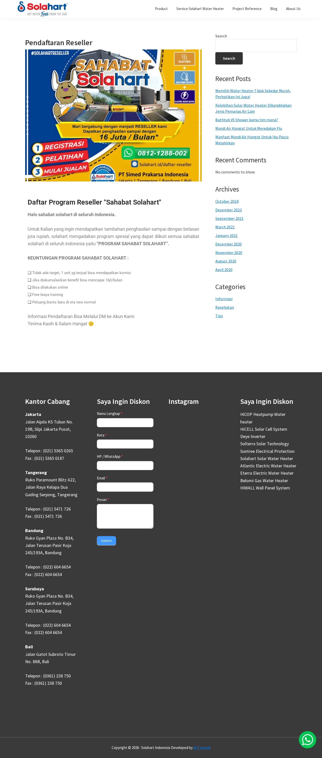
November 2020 (228, 252)
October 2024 (226, 201)
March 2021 (225, 226)
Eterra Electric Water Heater (267, 473)
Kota (102, 435)
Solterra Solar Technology (264, 444)
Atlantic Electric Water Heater (268, 466)
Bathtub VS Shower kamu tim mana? (246, 119)
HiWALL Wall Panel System (265, 488)
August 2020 (225, 261)
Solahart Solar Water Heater (266, 458)
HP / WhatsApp (110, 456)
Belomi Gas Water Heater (264, 480)
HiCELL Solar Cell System (263, 429)
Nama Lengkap (110, 413)
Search (221, 35)
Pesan (103, 499)
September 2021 (229, 218)
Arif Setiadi (202, 747)
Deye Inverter (252, 436)
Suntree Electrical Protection (267, 451)
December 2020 (228, 243)
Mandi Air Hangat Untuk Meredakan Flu (248, 128)
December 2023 (228, 209)
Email (102, 478)
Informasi (223, 298)
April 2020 (223, 269)
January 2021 (226, 235)
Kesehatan (224, 307)
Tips (219, 315)
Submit (106, 540)
